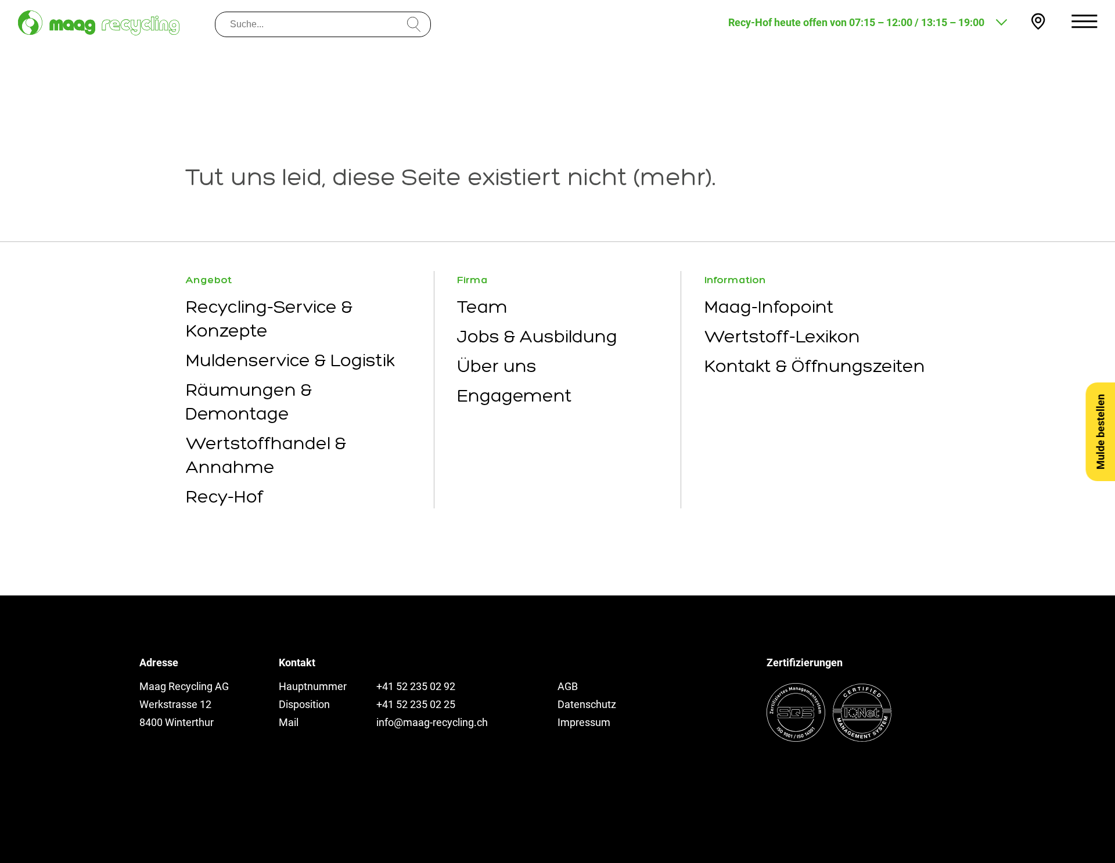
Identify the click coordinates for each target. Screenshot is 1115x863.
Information (735, 279)
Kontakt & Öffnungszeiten (814, 366)
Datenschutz (587, 704)
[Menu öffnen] (1084, 21)
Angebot (209, 279)
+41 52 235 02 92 (415, 686)
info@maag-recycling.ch (432, 722)
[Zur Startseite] (98, 22)
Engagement (514, 395)
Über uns (497, 366)
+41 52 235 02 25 (415, 704)
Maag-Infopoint (769, 306)
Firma (472, 279)
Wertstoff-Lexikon (782, 336)
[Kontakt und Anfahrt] (1038, 21)
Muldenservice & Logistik (290, 360)
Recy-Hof (225, 496)
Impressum (584, 722)
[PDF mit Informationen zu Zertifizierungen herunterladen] (829, 738)
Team (482, 306)
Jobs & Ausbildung (537, 336)
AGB (568, 686)
